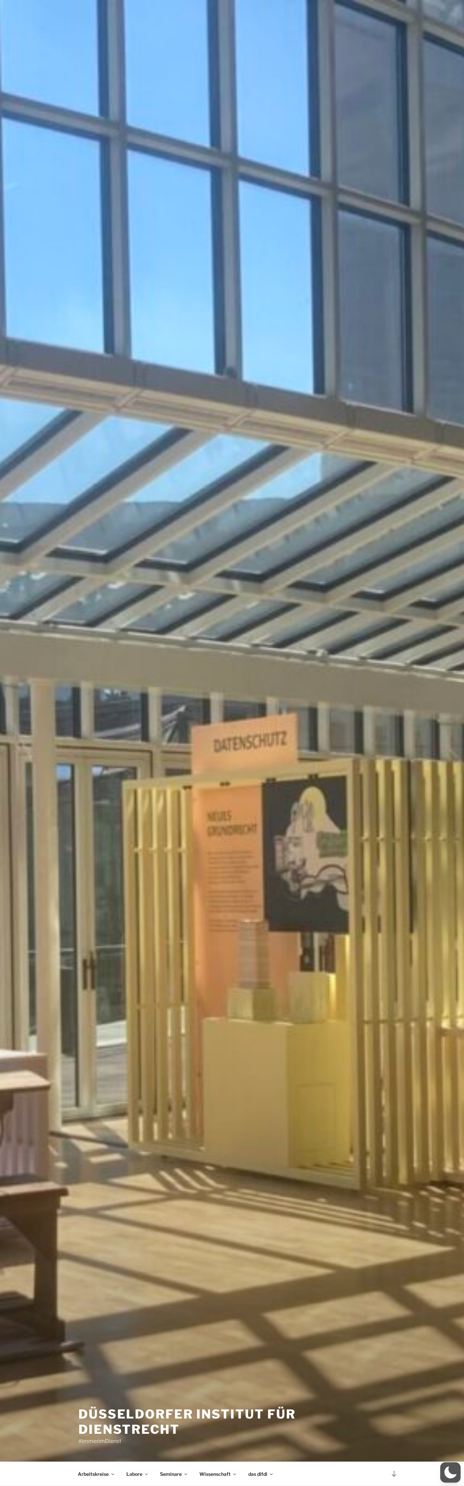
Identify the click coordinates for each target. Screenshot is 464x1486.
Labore (134, 1474)
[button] (450, 1472)
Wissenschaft (215, 1474)
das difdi (257, 1474)
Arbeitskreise (93, 1474)
